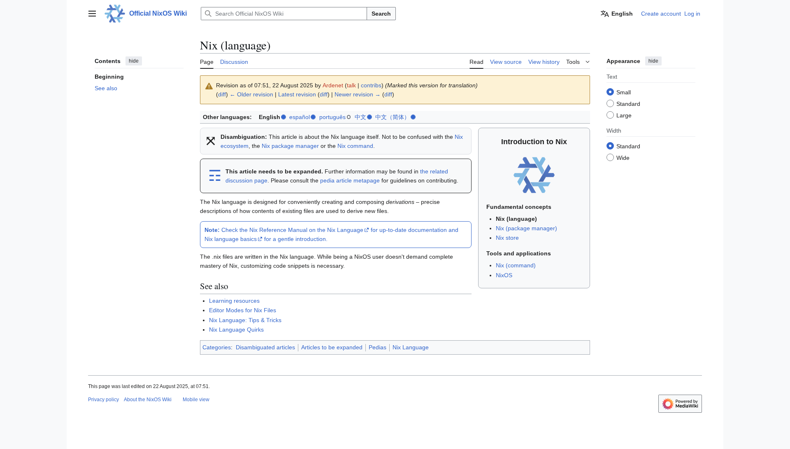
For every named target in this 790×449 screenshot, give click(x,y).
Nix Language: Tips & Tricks (245, 320)
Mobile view (196, 399)
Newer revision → (358, 94)
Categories (216, 347)
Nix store (507, 237)
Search (381, 13)
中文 (360, 117)
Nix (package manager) (526, 228)
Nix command (355, 146)
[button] (92, 13)
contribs (371, 85)
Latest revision (297, 94)
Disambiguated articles (265, 347)
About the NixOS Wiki (148, 399)
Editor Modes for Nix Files (242, 310)
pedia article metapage (350, 180)
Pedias (377, 347)
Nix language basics (230, 239)
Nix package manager (290, 146)
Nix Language (411, 347)
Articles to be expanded (331, 347)
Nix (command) (516, 265)
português (332, 117)
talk (351, 85)
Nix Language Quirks (236, 329)
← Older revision (251, 94)
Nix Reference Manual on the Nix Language (306, 230)
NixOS (504, 275)
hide (134, 61)
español (299, 117)
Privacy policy (103, 399)
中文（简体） (392, 117)
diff (222, 94)
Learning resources (234, 300)
